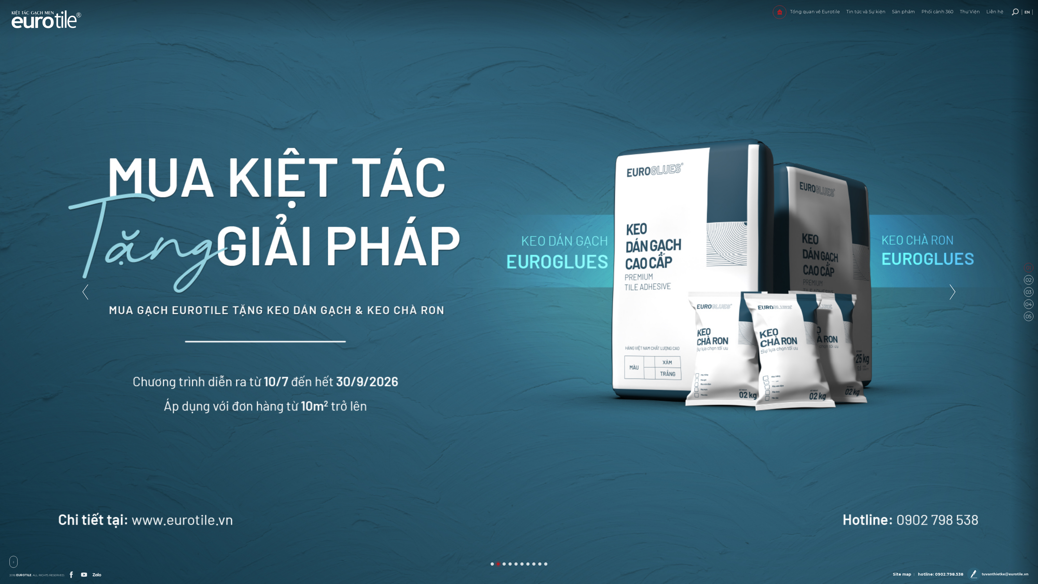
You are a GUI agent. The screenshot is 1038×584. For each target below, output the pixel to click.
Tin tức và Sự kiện (866, 11)
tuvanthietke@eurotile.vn (1005, 574)
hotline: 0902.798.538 (940, 574)
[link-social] (70, 574)
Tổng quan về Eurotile (815, 11)
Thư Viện (970, 11)
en (1027, 12)
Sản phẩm (903, 11)
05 (1029, 317)
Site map (902, 574)
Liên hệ (994, 11)
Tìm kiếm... (1015, 12)
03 (1029, 292)
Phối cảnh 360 (937, 11)
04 (1028, 304)
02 (1029, 280)
